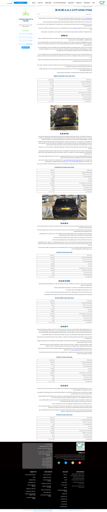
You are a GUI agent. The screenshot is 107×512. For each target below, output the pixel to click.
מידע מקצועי (79, 2)
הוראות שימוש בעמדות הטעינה (62, 491)
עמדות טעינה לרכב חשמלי (87, 6)
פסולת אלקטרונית (63, 506)
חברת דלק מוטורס (76, 28)
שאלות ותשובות (48, 2)
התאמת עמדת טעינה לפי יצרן (60, 2)
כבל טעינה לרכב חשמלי (46, 483)
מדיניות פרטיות (64, 499)
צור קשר (33, 2)
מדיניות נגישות (64, 496)
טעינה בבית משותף (47, 477)
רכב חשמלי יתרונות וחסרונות (31, 486)
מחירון (34, 477)
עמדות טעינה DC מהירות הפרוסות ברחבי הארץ (72, 160)
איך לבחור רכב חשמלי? (30, 488)
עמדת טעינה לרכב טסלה (46, 489)
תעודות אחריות (64, 504)
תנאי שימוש (64, 493)
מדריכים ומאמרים (31, 482)
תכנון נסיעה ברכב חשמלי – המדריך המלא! (30, 494)
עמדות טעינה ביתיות (75, 350)
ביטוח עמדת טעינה (47, 492)
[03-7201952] (12, 1)
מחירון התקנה (71, 2)
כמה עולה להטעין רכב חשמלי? (31, 498)
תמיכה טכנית (64, 482)
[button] (39, 14)
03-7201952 (10, 3)
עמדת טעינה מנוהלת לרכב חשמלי (45, 495)
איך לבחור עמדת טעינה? (30, 491)
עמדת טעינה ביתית (47, 474)
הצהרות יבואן (64, 501)
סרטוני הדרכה (64, 485)
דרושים (65, 487)
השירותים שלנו (87, 2)
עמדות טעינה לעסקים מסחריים (46, 487)
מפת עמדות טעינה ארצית (30, 474)
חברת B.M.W (89, 18)
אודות (93, 2)
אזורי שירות (40, 2)
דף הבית (65, 474)
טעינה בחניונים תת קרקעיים (47, 480)
